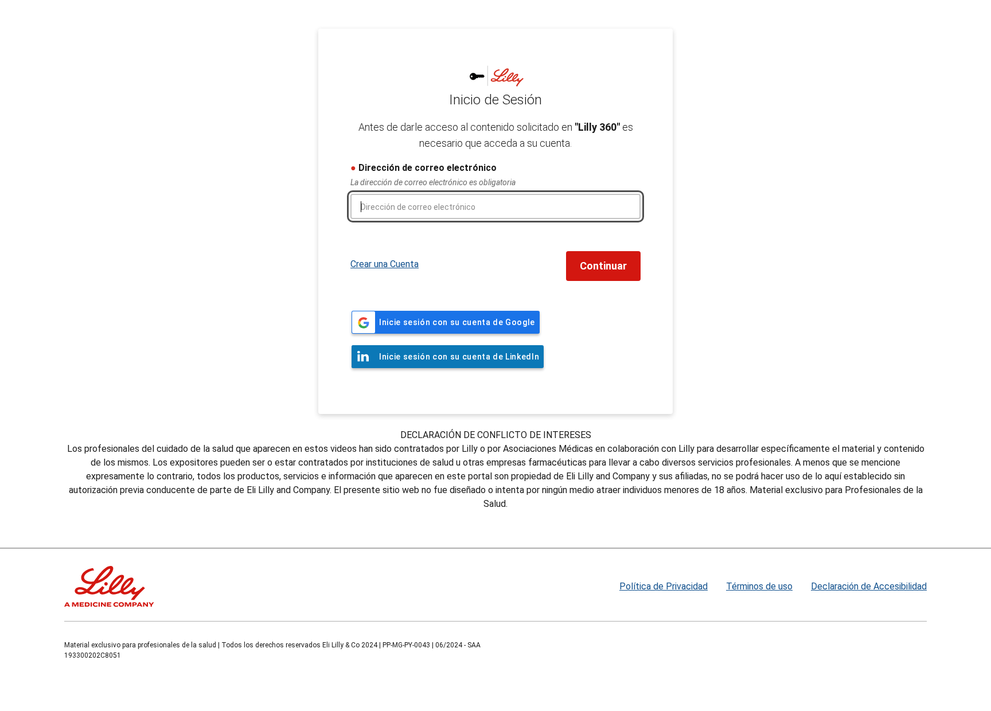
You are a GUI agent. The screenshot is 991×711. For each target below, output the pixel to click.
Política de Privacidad (663, 586)
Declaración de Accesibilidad (869, 586)
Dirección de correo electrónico (427, 167)
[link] (446, 322)
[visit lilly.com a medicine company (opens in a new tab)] (109, 586)
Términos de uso (759, 586)
